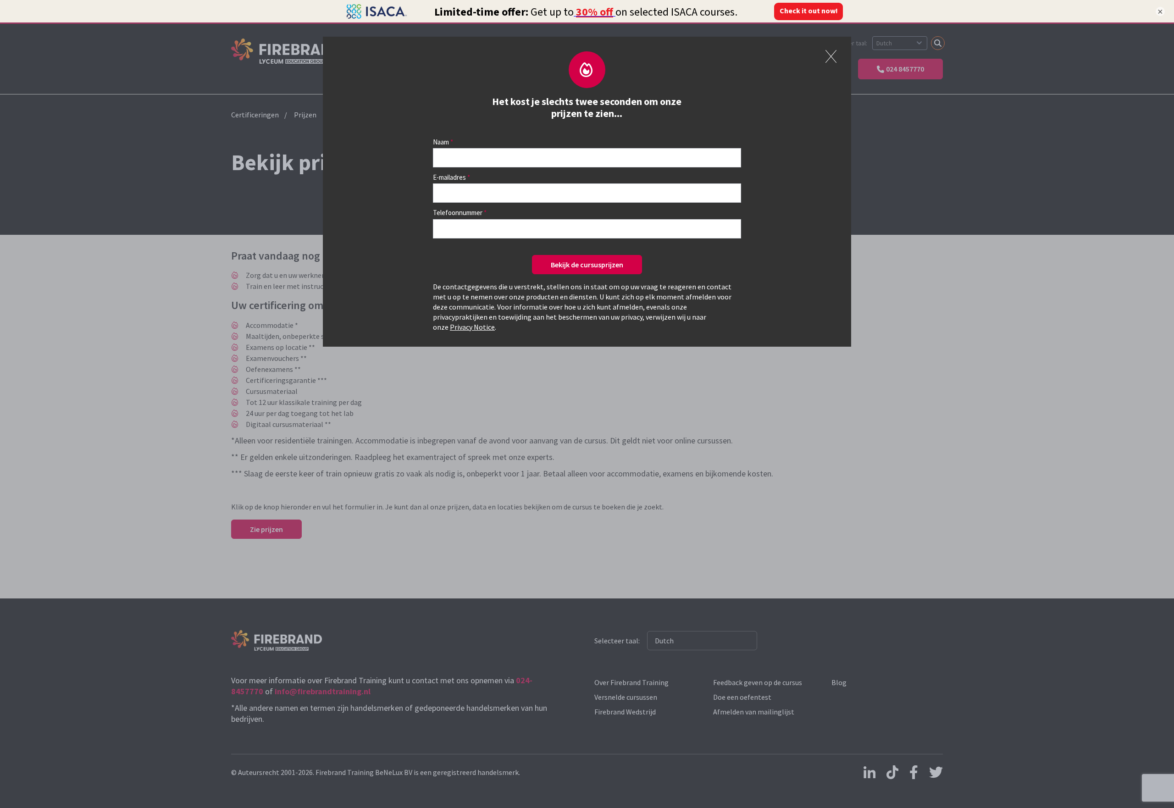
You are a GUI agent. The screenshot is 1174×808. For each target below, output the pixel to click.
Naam (441, 142)
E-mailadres (449, 177)
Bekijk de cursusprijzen (587, 264)
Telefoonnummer (457, 212)
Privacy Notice (472, 327)
